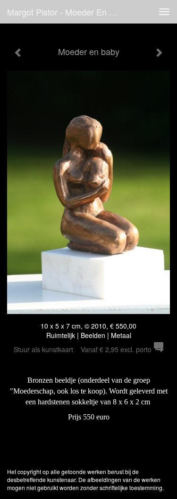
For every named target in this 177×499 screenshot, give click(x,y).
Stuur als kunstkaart (83, 349)
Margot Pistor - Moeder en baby (67, 12)
